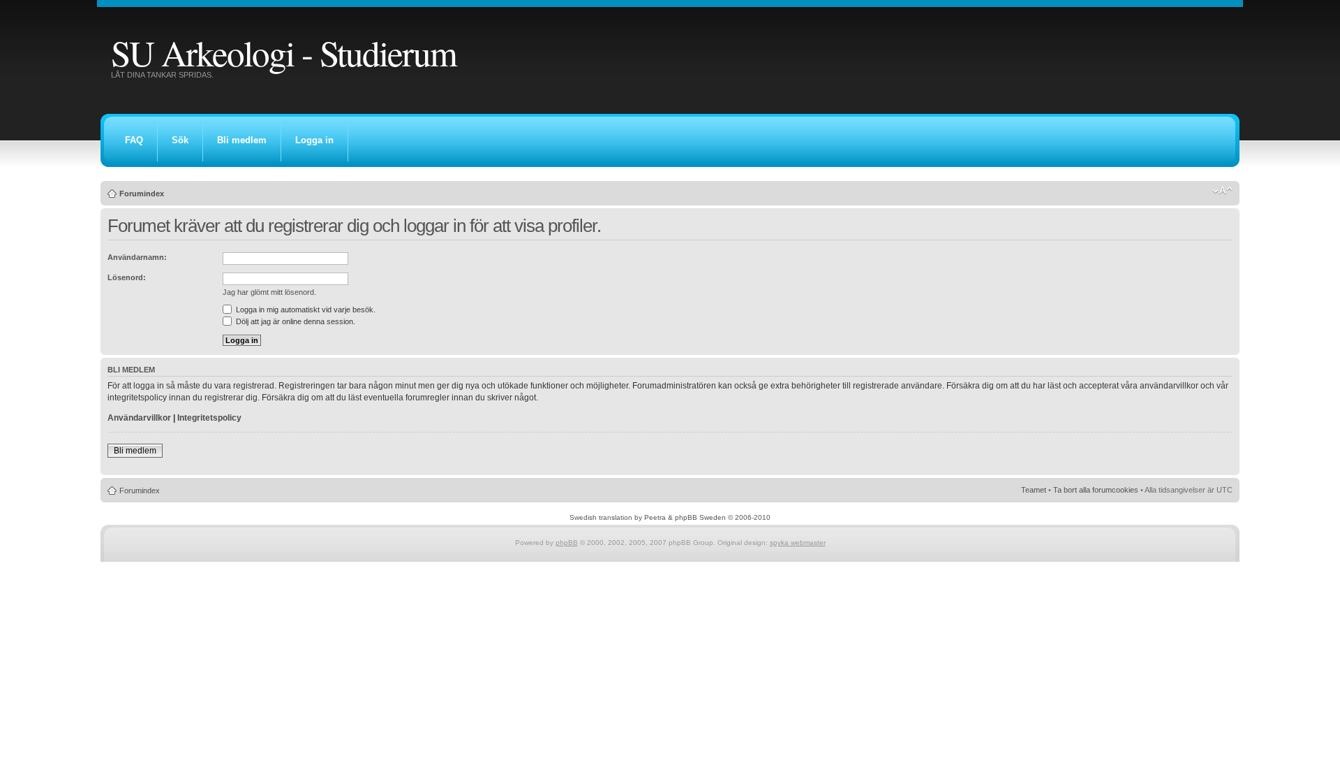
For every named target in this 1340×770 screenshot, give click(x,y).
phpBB (567, 542)
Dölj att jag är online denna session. (294, 321)
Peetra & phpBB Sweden (685, 517)
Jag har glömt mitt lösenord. (269, 292)
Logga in (314, 140)
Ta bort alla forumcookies (1095, 490)
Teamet (1033, 490)
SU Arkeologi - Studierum (283, 52)
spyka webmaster (798, 542)
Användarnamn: (137, 257)
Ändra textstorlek (1222, 190)
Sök (180, 140)
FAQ (134, 140)
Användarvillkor (139, 418)
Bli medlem (242, 140)
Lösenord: (126, 277)
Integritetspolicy (209, 418)
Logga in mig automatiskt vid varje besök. (304, 309)
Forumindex (141, 193)
